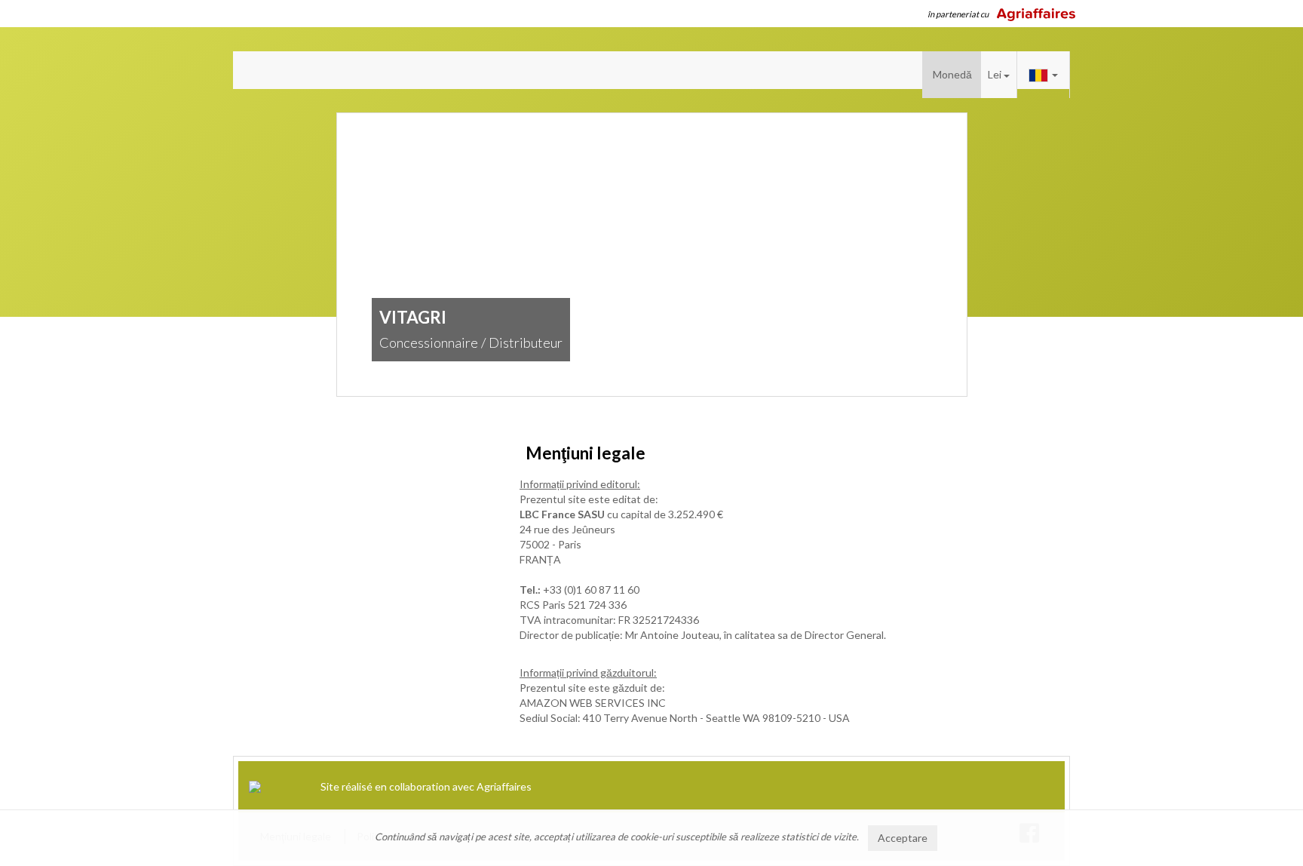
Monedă (952, 74)
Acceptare (902, 837)
